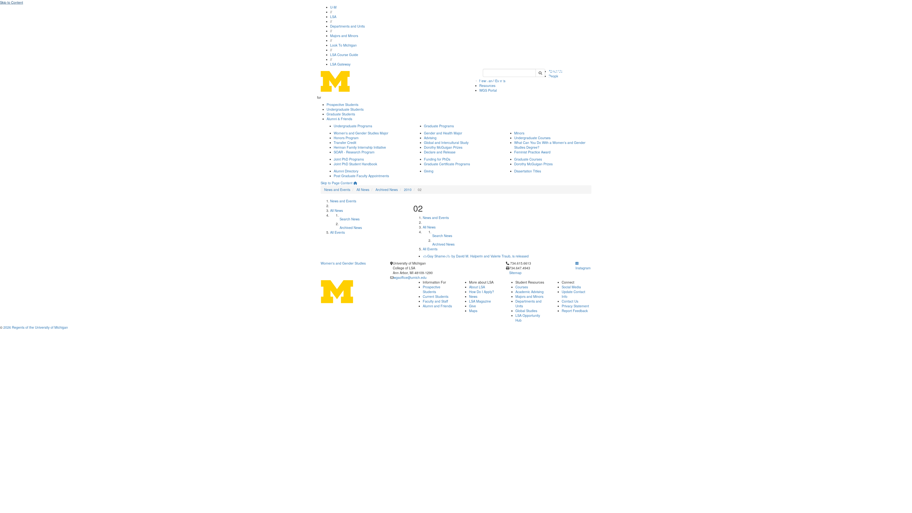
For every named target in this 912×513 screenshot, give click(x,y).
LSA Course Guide (344, 54)
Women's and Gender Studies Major (361, 133)
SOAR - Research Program (354, 152)
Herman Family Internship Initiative (360, 147)
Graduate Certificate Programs (447, 164)
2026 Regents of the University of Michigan (35, 327)
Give (472, 306)
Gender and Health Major (443, 133)
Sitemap (515, 272)
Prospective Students (342, 104)
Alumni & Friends (339, 118)
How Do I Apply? (481, 291)
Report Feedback (575, 310)
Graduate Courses (528, 159)
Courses (521, 287)
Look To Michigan (343, 45)
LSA (333, 16)
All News (362, 189)
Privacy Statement (575, 306)
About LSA (477, 287)
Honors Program (346, 137)
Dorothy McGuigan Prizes (443, 147)
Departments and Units (347, 26)
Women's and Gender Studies (343, 263)
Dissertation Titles (527, 171)
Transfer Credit (345, 142)
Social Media (571, 287)
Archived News (386, 189)
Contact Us (570, 301)
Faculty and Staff (435, 301)
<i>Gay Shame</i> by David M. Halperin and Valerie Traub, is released (476, 256)
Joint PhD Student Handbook (355, 164)
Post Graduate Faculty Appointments (361, 175)
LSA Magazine (480, 301)
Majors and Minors (344, 35)
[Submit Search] (540, 73)
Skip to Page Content (336, 182)
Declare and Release (440, 152)
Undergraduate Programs (353, 126)
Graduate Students (341, 114)
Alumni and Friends (437, 306)
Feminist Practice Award (532, 152)
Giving (428, 171)
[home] (355, 182)
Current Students (435, 296)
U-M (333, 7)
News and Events (337, 189)
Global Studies (526, 310)
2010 (408, 189)
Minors (519, 133)
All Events (337, 232)
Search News (350, 219)
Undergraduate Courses (532, 137)
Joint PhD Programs (349, 159)
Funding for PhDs (437, 159)
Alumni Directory (346, 171)
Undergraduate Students (345, 109)
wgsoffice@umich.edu (410, 277)
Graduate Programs (439, 126)
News (473, 296)
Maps (473, 310)
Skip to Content (11, 2)
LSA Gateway (340, 64)
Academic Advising (529, 291)
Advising (430, 137)
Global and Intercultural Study (446, 142)
